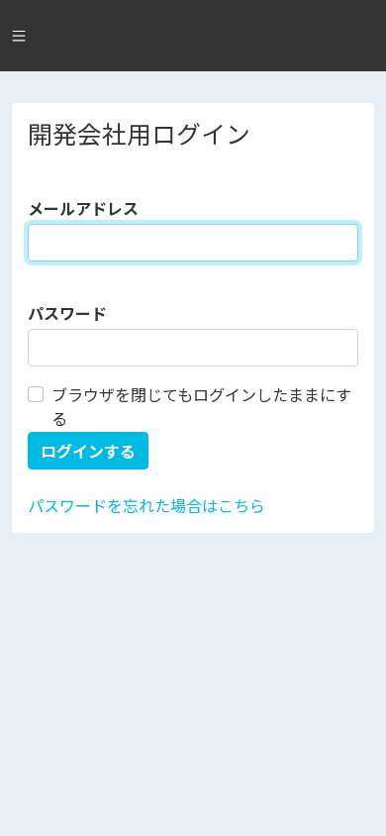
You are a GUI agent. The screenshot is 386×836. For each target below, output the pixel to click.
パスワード (67, 313)
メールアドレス (83, 208)
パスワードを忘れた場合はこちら (146, 505)
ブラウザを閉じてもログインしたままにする (201, 406)
